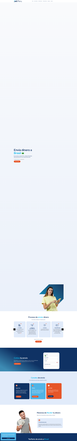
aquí (58, 333)
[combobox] (51, 359)
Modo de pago (46, 357)
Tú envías (45, 360)
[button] (63, 329)
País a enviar (46, 354)
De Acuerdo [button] (8, 438)
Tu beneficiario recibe (47, 364)
